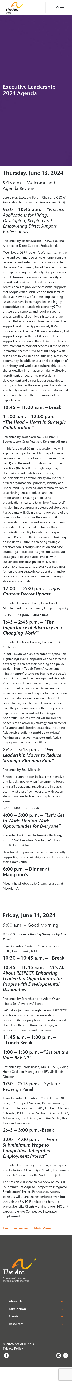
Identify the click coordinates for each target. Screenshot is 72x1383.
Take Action (17, 1309)
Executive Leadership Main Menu (27, 1228)
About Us (15, 1301)
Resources (16, 1324)
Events (13, 1316)
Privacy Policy (13, 1348)
